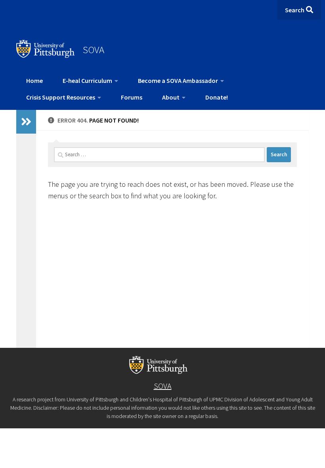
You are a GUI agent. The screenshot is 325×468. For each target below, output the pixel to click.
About (171, 97)
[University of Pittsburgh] (45, 55)
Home (34, 80)
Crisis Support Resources (60, 97)
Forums (131, 97)
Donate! (216, 97)
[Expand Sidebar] (26, 122)
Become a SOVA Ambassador (178, 80)
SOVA (93, 49)
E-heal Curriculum (87, 80)
